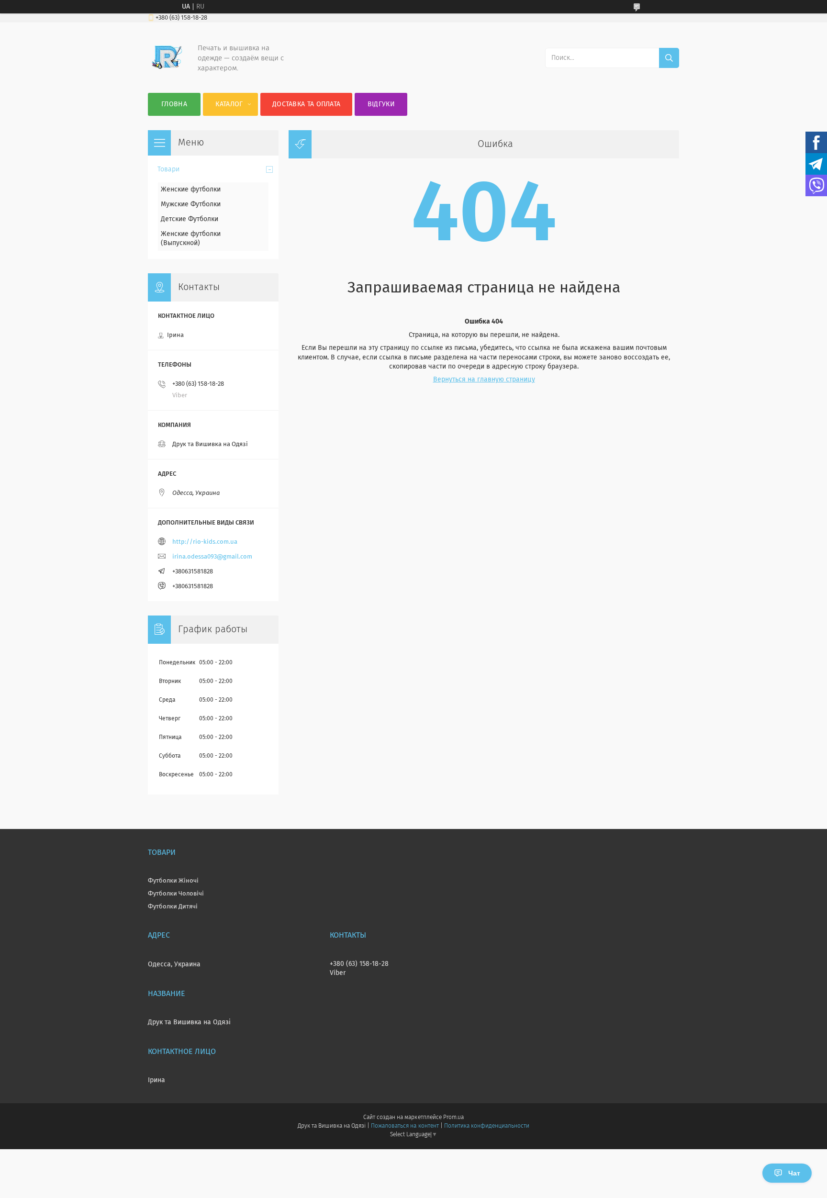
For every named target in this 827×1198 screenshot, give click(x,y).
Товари (168, 169)
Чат (794, 1173)
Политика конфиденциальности (486, 1126)
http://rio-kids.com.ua (204, 542)
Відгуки (381, 104)
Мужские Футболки (191, 204)
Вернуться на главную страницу (484, 379)
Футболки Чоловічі (176, 894)
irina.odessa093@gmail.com (212, 557)
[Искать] (669, 58)
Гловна (174, 104)
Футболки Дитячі (173, 907)
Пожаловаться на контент (404, 1126)
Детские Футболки (189, 219)
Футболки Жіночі (173, 881)
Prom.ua (453, 1117)
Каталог (229, 104)
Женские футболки (191, 189)
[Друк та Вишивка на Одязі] (167, 73)
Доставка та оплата (306, 104)
